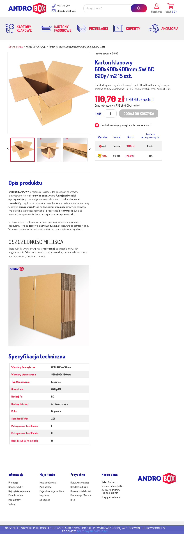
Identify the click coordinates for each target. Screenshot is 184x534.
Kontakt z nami (15, 495)
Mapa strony (14, 499)
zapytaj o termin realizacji (136, 125)
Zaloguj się (45, 499)
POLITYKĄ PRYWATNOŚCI (92, 531)
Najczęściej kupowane (19, 491)
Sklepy (11, 504)
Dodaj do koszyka (138, 113)
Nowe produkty (15, 486)
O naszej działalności (80, 491)
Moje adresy (45, 486)
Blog (72, 499)
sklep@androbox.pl (66, 10)
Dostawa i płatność (79, 482)
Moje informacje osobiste (52, 491)
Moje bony (44, 495)
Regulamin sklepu (79, 486)
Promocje (13, 482)
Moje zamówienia (48, 482)
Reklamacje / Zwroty (80, 495)
